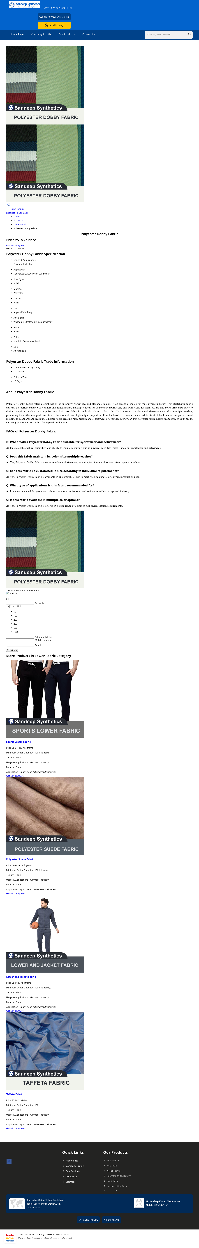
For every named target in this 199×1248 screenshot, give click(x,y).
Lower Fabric (20, 224)
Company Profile (41, 34)
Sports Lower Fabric (18, 742)
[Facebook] (9, 1162)
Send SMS (113, 1219)
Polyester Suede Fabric (20, 859)
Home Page (17, 34)
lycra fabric (112, 1165)
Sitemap (70, 1181)
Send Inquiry (56, 25)
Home (17, 216)
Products (18, 220)
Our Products (67, 34)
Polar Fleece (113, 1160)
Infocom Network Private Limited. (58, 1237)
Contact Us (88, 34)
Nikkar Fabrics (113, 1170)
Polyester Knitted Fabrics (119, 1175)
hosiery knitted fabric (117, 1186)
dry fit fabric (112, 1181)
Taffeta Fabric (14, 1094)
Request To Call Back (17, 212)
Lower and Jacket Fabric (21, 976)
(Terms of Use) (62, 1234)
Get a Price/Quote (15, 245)
